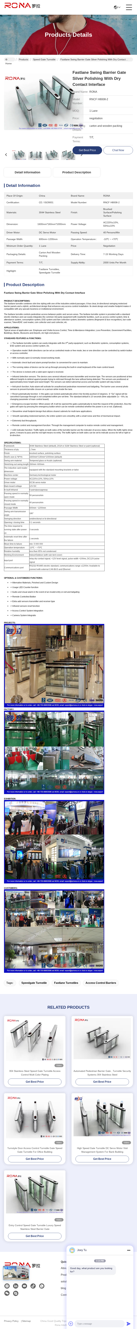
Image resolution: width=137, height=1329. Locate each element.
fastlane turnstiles (66, 982)
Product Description (76, 172)
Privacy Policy (11, 1321)
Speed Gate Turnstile (44, 59)
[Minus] (129, 1250)
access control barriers (101, 982)
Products (23, 59)
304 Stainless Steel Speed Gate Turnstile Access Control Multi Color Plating (34, 1073)
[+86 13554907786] (16, 1293)
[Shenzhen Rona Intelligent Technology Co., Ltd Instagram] (7, 1286)
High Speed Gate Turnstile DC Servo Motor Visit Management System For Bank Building (102, 1150)
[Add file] (70, 1323)
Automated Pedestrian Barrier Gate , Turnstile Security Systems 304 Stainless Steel (102, 1073)
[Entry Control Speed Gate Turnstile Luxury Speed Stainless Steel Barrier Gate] (34, 1196)
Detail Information (27, 172)
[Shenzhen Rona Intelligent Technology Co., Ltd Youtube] (24, 1286)
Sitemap (26, 1321)
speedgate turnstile (34, 982)
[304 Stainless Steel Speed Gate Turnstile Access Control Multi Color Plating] (34, 1042)
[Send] (128, 1323)
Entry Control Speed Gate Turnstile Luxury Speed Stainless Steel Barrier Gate (35, 1227)
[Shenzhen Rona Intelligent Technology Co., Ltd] (22, 7)
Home (9, 59)
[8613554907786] (42, 1286)
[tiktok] (33, 1286)
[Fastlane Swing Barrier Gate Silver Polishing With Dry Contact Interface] (44, 105)
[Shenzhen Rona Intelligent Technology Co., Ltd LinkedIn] (16, 1286)
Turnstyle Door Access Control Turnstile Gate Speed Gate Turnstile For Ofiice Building (34, 1150)
